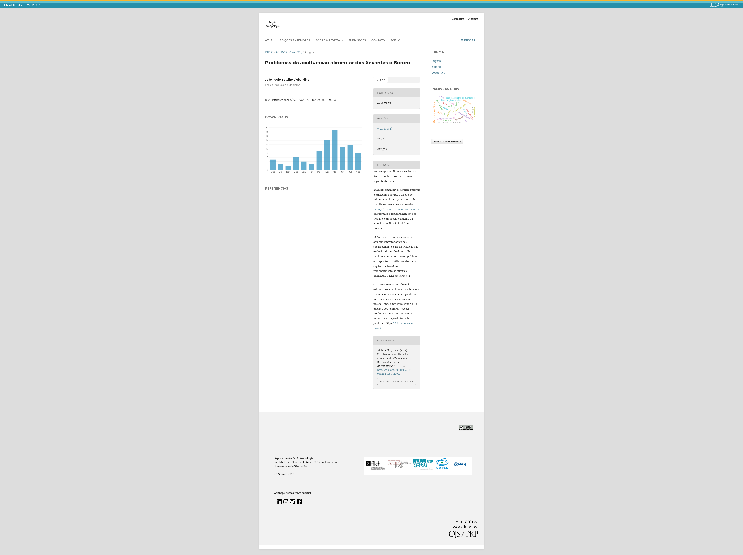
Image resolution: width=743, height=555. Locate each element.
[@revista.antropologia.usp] (285, 503)
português (438, 72)
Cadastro (458, 18)
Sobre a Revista (328, 40)
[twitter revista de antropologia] (292, 503)
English (436, 61)
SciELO (395, 40)
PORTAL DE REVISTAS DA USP (21, 5)
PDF (382, 79)
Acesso (473, 18)
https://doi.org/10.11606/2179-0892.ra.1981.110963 (304, 100)
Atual (269, 40)
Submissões (357, 40)
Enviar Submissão (447, 141)
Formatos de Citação (395, 381)
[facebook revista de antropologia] (299, 503)
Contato (378, 40)
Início (269, 52)
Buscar (469, 40)
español (436, 67)
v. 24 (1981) (295, 52)
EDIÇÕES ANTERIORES (295, 40)
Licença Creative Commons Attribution (396, 209)
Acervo (281, 52)
